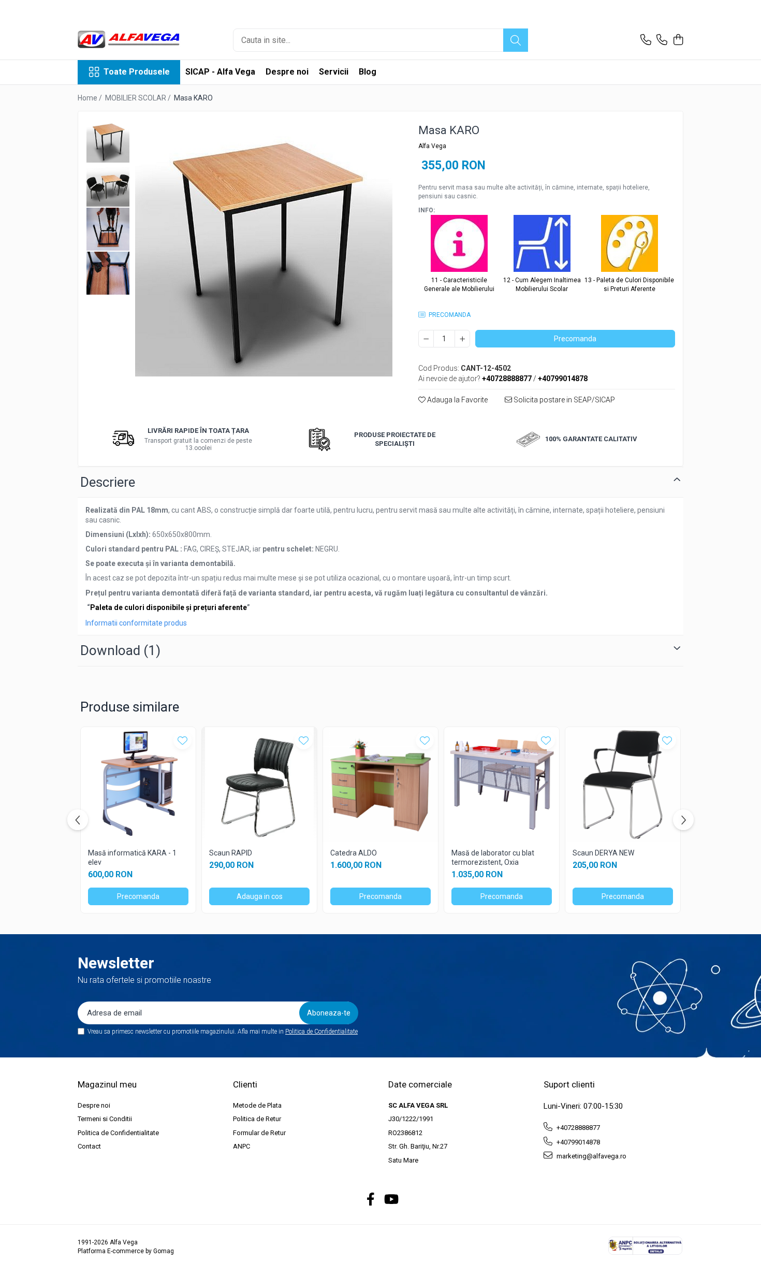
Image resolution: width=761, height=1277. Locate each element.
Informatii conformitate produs (136, 623)
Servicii (333, 72)
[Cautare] (515, 40)
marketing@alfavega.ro (590, 1156)
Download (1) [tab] (120, 650)
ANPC (241, 1146)
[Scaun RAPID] (259, 784)
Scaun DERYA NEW (603, 853)
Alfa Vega (432, 146)
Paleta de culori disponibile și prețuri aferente (168, 607)
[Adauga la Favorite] (182, 740)
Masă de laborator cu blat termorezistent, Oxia (492, 857)
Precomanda (575, 339)
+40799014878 (577, 1142)
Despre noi (287, 72)
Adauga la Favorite (457, 400)
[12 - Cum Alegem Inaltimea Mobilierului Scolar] (542, 245)
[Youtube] (391, 1200)
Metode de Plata (257, 1105)
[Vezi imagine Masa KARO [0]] (107, 141)
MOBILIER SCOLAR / (138, 98)
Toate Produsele (137, 72)
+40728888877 (577, 1127)
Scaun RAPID (230, 853)
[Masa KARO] (263, 247)
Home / (91, 98)
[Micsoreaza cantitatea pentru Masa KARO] (426, 338)
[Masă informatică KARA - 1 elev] (138, 784)
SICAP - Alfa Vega (220, 72)
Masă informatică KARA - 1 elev (132, 857)
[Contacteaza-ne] (645, 40)
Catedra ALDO (353, 853)
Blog (367, 72)
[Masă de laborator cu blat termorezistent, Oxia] (501, 784)
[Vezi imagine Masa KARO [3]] (107, 273)
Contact (89, 1146)
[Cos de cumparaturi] (677, 40)
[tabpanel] (263, 247)
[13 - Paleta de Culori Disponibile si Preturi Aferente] (629, 245)
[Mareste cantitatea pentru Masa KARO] (462, 338)
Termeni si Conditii (105, 1119)
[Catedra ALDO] (380, 784)
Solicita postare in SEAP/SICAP (563, 400)
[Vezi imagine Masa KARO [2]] (107, 229)
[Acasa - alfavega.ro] (129, 40)
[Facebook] (371, 1200)
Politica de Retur (257, 1119)
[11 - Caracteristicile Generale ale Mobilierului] (459, 245)
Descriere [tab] (107, 482)
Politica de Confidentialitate (321, 1031)
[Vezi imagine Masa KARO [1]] (107, 185)
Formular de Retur (259, 1133)
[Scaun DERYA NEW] (622, 784)
